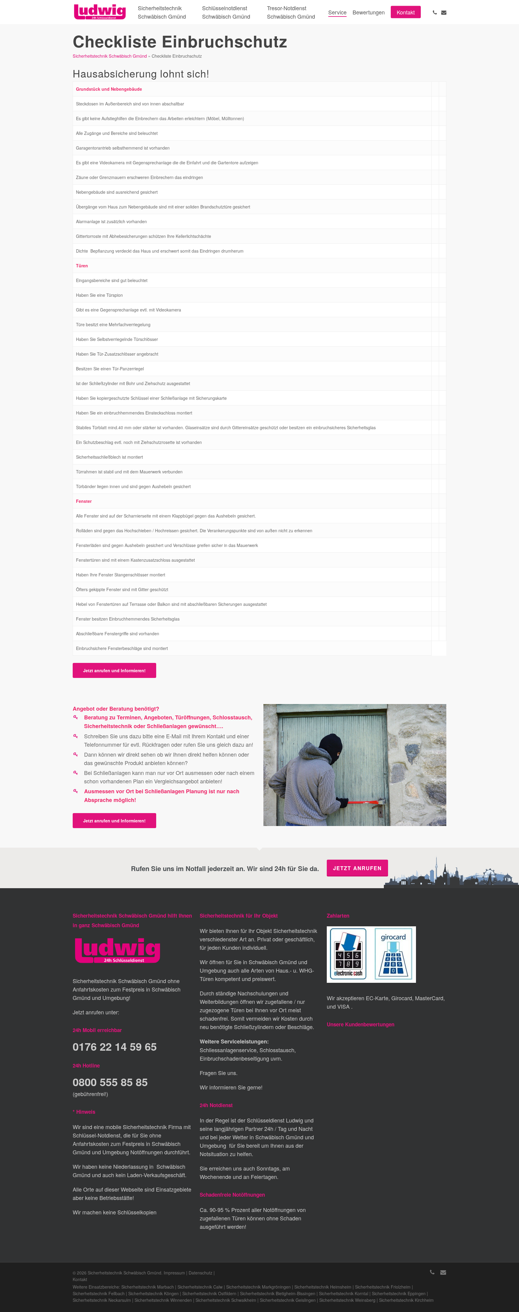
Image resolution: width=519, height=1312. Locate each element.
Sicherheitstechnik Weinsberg (347, 1300)
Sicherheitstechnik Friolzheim (383, 1287)
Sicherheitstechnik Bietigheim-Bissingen (277, 1293)
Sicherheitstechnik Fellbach (99, 1293)
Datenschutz (200, 1273)
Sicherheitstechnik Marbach (147, 1287)
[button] (114, 670)
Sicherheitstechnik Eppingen (399, 1293)
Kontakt (80, 1279)
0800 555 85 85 (110, 1081)
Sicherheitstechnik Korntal (343, 1293)
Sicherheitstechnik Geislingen (288, 1300)
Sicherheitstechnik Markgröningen (258, 1287)
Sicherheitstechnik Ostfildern (209, 1293)
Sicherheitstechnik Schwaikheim (226, 1300)
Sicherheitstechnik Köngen (153, 1293)
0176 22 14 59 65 (115, 1046)
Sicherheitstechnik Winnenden (163, 1300)
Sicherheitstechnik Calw (200, 1287)
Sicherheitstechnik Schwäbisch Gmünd (110, 56)
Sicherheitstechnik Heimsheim (322, 1287)
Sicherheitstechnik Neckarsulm (102, 1300)
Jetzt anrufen (357, 868)
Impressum (174, 1273)
